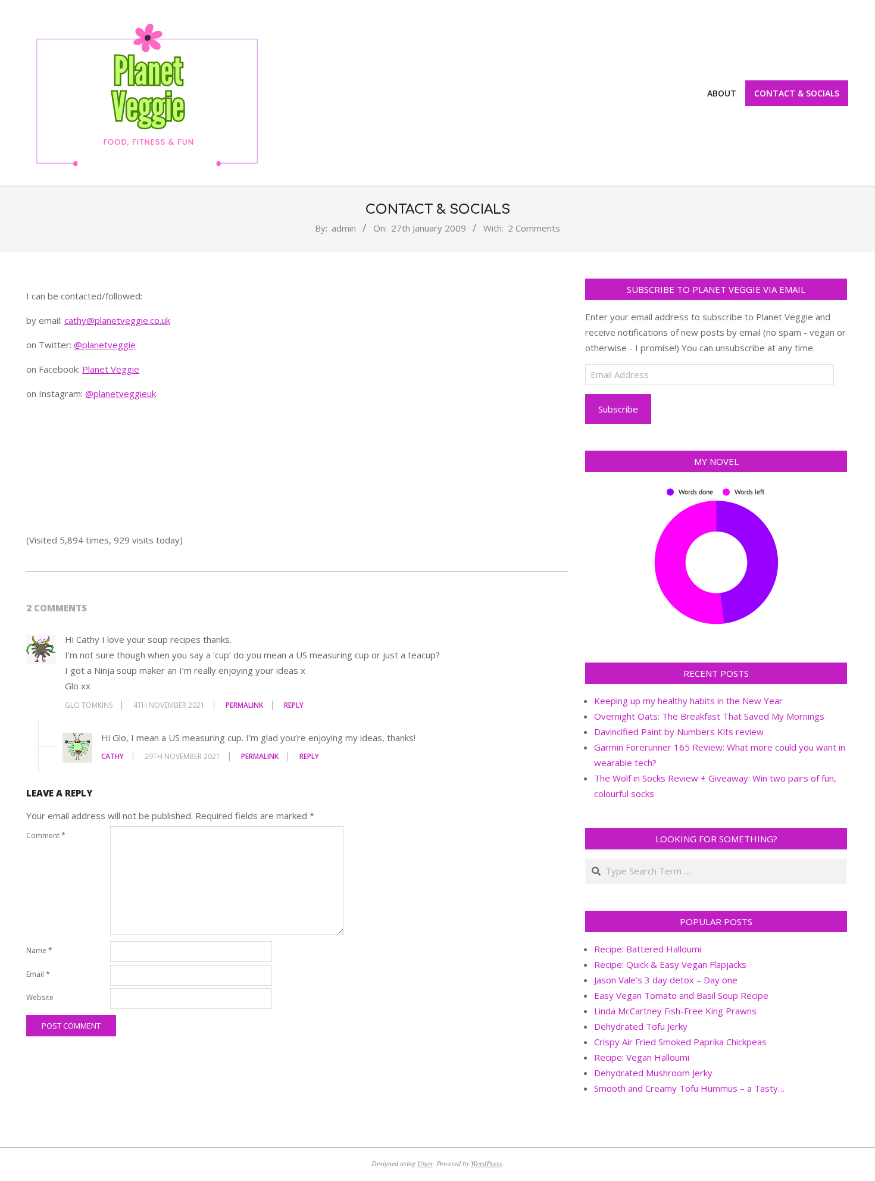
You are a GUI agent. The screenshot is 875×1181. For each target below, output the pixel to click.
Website (40, 997)
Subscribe (618, 409)
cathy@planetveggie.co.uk (117, 320)
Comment (45, 835)
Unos (425, 1163)
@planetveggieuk (120, 393)
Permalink (244, 705)
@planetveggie (105, 345)
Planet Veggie (110, 369)
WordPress (486, 1163)
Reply (294, 705)
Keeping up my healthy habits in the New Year (688, 701)
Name (39, 950)
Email (38, 974)
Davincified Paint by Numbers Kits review (679, 732)
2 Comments (534, 228)
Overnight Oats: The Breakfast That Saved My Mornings (709, 716)
